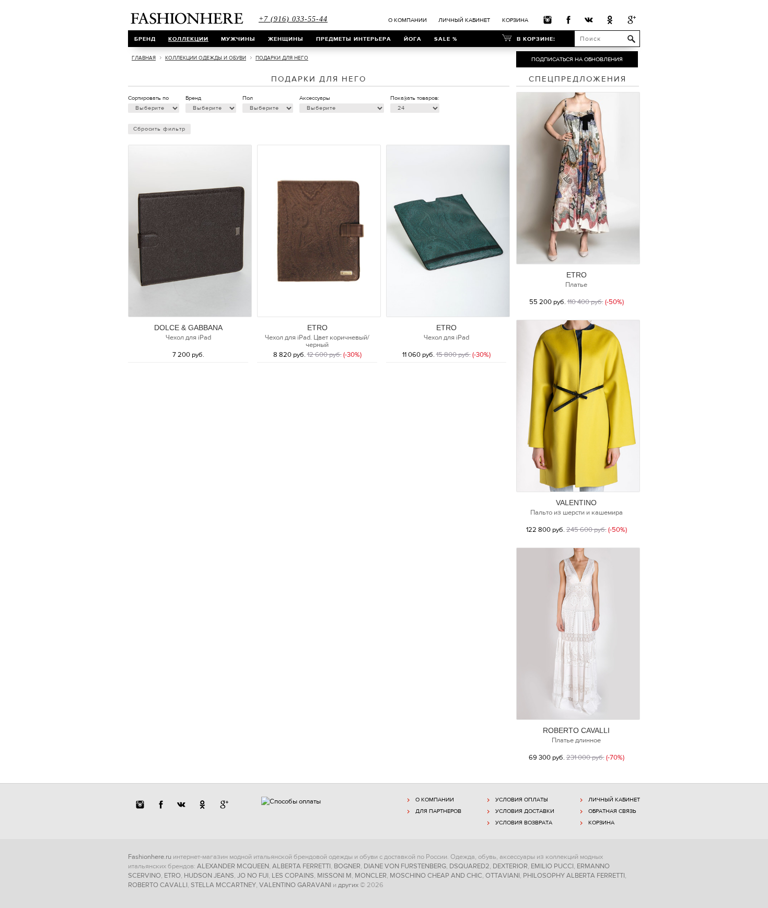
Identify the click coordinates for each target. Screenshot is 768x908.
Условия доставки (524, 811)
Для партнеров (438, 811)
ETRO (317, 327)
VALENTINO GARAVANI (295, 885)
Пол (247, 98)
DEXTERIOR (510, 866)
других (348, 885)
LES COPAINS (293, 875)
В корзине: (536, 39)
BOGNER (347, 866)
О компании (407, 20)
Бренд (193, 98)
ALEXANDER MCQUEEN (233, 866)
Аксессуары (314, 98)
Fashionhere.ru (149, 857)
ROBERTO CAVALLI (576, 730)
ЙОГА (413, 39)
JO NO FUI (253, 875)
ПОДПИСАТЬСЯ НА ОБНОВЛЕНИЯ (577, 59)
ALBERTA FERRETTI (301, 866)
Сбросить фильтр (159, 128)
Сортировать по (148, 98)
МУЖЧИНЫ (238, 39)
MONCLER (371, 875)
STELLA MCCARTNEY (223, 885)
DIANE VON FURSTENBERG (405, 866)
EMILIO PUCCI (552, 866)
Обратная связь (612, 811)
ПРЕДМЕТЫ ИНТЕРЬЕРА (353, 39)
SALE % (445, 39)
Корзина (515, 20)
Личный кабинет (464, 20)
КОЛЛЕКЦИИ (188, 39)
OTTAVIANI (502, 875)
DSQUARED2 (469, 866)
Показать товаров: (414, 98)
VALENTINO (576, 502)
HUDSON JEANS (209, 875)
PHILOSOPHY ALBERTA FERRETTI (574, 875)
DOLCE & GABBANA (188, 327)
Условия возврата (523, 822)
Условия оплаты (521, 799)
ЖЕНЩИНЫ (286, 39)
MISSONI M (334, 875)
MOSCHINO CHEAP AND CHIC (436, 875)
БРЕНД (145, 39)
